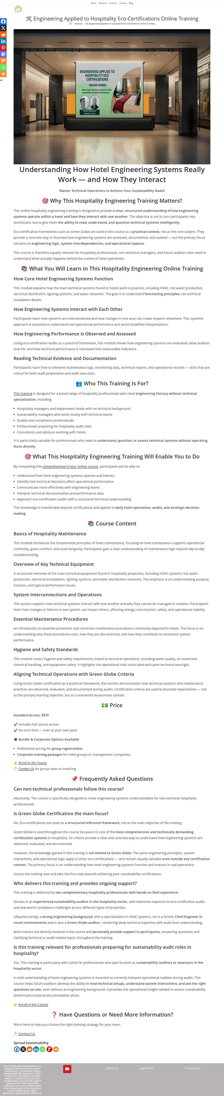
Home (93, 3)
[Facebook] (17, 1049)
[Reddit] (29, 1049)
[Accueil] (70, 23)
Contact (123, 3)
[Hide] (1, 80)
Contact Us (26, 768)
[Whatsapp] (42, 1049)
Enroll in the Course (33, 763)
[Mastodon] (3, 54)
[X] (23, 1049)
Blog (131, 3)
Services (113, 3)
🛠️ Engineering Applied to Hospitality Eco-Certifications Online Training (120, 23)
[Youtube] (67, 1069)
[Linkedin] (36, 1049)
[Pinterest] (3, 47)
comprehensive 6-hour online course (70, 466)
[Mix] (3, 61)
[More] (56, 1049)
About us (103, 3)
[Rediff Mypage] (49, 1049)
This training (23, 393)
